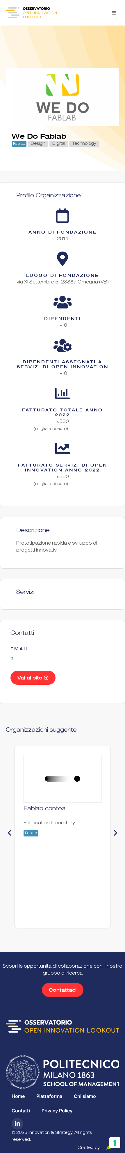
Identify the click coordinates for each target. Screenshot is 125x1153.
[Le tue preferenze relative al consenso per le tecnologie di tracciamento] (114, 1142)
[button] (114, 13)
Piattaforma (49, 1096)
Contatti (21, 1111)
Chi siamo (85, 1096)
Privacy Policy (57, 1111)
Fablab (19, 144)
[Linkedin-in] (17, 1123)
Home (18, 1096)
